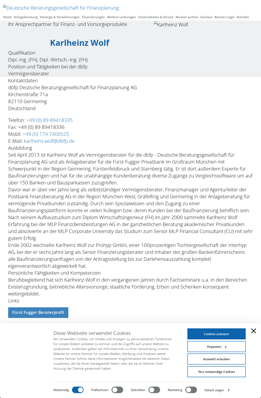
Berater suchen (187, 17)
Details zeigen (214, 390)
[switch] (117, 390)
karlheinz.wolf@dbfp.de (49, 140)
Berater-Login (225, 17)
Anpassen (214, 346)
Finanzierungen (93, 17)
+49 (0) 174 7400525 (45, 133)
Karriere (206, 17)
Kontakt (243, 17)
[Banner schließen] (253, 330)
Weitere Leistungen (121, 17)
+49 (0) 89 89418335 (49, 120)
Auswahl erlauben (216, 359)
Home (7, 17)
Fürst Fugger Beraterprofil (38, 312)
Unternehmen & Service (156, 17)
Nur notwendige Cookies (216, 372)
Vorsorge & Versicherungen (60, 17)
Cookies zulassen (216, 334)
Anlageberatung (26, 17)
